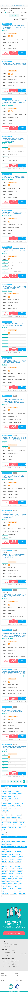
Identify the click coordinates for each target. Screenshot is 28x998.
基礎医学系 (4, 827)
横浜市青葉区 (18, 863)
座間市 (15, 883)
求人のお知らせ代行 (6, 966)
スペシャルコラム (5, 963)
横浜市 (3, 851)
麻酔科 (8, 817)
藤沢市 (3, 878)
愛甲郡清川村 (21, 895)
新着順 (23, 19)
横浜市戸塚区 (12, 859)
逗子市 (20, 878)
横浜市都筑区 (4, 866)
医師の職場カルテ (16, 966)
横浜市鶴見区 (9, 851)
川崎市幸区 (4, 868)
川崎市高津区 (19, 868)
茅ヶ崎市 (15, 878)
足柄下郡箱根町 (14, 893)
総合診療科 (15, 822)
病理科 (21, 824)
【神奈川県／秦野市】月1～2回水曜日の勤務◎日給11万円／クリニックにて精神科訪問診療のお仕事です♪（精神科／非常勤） (14, 595)
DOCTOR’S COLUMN (14, 960)
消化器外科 (10, 803)
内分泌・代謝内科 (12, 793)
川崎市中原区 (11, 868)
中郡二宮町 (11, 888)
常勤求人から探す (5, 943)
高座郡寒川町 (17, 886)
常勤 (5, 15)
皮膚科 (3, 817)
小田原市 (9, 878)
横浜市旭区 (4, 861)
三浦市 (3, 881)
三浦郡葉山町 (9, 886)
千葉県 (23, 841)
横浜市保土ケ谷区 (5, 856)
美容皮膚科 (22, 822)
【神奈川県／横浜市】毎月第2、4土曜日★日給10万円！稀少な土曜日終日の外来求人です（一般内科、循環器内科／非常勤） (14, 476)
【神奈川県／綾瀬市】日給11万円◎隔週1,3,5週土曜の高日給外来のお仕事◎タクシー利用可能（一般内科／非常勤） (14, 748)
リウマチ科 (4, 798)
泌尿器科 (10, 808)
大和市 (18, 881)
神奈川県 (9, 844)
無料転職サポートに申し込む (14, 933)
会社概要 (2, 973)
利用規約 (16, 973)
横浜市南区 (18, 854)
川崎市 (11, 866)
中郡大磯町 (4, 888)
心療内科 (10, 796)
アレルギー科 (22, 796)
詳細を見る (22, 53)
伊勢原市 (4, 883)
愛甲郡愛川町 (14, 895)
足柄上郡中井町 (19, 888)
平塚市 (17, 876)
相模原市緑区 (10, 873)
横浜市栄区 (4, 863)
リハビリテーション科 (6, 822)
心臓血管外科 (11, 805)
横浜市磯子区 (14, 856)
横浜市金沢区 (21, 856)
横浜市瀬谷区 (18, 861)
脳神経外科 (17, 803)
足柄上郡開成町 (5, 893)
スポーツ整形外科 (12, 827)
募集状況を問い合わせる (14, 427)
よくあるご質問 (5, 955)
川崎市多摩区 (4, 871)
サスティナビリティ (18, 980)
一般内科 (4, 791)
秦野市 (8, 881)
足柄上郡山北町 (22, 891)
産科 (8, 819)
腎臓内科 (20, 793)
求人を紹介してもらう (14, 53)
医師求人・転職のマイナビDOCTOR (8, 5)
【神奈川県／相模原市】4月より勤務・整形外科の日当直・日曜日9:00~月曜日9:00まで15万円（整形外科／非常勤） (14, 250)
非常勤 (14, 15)
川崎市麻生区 (19, 871)
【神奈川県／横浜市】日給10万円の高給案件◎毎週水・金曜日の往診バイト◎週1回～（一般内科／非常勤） (14, 65)
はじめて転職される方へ (14, 950)
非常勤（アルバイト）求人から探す (9, 944)
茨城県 (3, 841)
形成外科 (4, 808)
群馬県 (13, 841)
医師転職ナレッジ (5, 961)
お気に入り (6, 53)
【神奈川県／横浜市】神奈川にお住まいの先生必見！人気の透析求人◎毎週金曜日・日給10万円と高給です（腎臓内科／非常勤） (14, 140)
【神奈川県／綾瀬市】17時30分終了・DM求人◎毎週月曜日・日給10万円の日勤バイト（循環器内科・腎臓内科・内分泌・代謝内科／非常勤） (14, 361)
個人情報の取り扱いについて (6, 975)
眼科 (13, 815)
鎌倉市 (22, 876)
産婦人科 (20, 817)
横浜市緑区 (11, 861)
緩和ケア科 (20, 819)
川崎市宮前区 (12, 871)
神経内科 (4, 796)
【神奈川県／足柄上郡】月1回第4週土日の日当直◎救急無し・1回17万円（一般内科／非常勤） (14, 213)
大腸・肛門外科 (5, 810)
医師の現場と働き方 (15, 961)
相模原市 (4, 873)
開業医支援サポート (6, 964)
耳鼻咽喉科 (18, 815)
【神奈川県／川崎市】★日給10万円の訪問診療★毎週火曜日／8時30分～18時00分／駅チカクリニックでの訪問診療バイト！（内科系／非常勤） (14, 439)
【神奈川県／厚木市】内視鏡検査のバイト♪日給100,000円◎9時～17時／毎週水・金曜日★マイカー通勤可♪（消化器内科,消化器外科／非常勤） (14, 710)
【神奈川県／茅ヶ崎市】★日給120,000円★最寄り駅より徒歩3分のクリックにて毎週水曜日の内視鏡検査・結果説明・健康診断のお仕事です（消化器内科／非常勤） (14, 635)
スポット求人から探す (6, 946)
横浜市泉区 (11, 863)
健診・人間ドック (5, 824)
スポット (23, 15)
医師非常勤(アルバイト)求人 (21, 5)
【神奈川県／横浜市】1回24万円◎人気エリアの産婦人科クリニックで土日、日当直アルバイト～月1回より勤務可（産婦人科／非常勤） (14, 287)
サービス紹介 (4, 950)
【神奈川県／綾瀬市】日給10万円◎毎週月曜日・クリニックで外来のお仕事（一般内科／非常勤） (14, 324)
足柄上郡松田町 (14, 891)
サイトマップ (3, 978)
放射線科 (14, 817)
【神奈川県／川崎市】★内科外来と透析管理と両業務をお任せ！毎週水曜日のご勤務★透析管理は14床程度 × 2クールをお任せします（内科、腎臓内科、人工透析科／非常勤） (14, 401)
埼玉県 (18, 841)
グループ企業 (17, 978)
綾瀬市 (3, 886)
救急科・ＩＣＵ (14, 824)
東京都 (3, 844)
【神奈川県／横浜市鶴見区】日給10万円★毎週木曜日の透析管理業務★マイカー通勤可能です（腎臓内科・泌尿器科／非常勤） (14, 516)
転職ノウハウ (4, 960)
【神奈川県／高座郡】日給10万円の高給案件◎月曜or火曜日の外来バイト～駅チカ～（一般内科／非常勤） (14, 102)
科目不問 (4, 834)
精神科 (3, 815)
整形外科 (23, 803)
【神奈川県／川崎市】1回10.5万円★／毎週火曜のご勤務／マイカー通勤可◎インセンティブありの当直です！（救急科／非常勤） (14, 556)
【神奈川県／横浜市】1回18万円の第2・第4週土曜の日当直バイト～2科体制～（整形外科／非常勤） (14, 176)
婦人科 (3, 819)
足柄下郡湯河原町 (5, 895)
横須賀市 (11, 876)
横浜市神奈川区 (18, 851)
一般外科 (4, 803)
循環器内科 (10, 791)
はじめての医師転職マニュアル (8, 952)
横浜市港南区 (19, 859)
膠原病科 (16, 798)
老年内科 (15, 796)
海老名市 (10, 883)
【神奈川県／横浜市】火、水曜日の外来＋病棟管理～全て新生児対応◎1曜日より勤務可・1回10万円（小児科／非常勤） (14, 27)
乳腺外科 (18, 805)
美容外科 (15, 808)
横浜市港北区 (4, 859)
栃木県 (8, 841)
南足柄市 (20, 883)
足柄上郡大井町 (5, 891)
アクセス (2, 980)
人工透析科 (13, 819)
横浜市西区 (4, 854)
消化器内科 (4, 793)
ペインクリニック (21, 827)
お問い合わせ (17, 975)
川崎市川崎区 (17, 866)
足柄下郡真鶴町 (22, 893)
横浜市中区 (11, 854)
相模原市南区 (4, 876)
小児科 (8, 815)
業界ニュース (14, 963)
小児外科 (21, 808)
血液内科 (10, 798)
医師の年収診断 (15, 964)
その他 (3, 829)
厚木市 (13, 881)
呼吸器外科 (4, 805)
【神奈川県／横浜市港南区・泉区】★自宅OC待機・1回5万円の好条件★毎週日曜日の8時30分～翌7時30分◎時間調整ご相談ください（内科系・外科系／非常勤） (14, 673)
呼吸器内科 (17, 791)
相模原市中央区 (19, 873)
